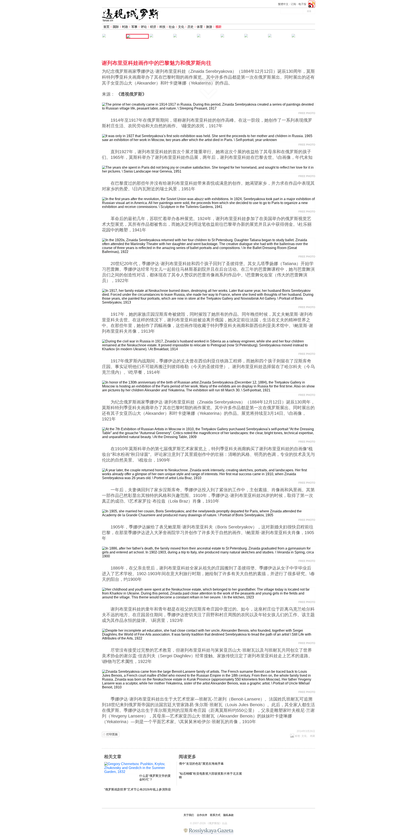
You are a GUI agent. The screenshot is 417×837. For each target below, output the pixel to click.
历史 (190, 27)
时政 (125, 27)
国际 (116, 27)
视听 (218, 27)
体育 (200, 27)
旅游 (209, 27)
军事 (134, 27)
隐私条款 (228, 815)
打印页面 (112, 734)
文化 (181, 27)
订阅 (293, 4)
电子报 (302, 4)
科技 (162, 27)
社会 (172, 27)
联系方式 (215, 815)
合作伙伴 (202, 815)
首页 (106, 27)
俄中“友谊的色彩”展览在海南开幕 (201, 763)
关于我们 (189, 815)
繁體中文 (283, 4)
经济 (153, 27)
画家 (312, 735)
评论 (144, 27)
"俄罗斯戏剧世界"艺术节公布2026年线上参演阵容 (137, 789)
